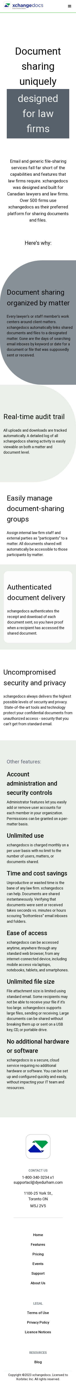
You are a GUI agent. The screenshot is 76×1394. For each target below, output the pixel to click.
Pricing (38, 1254)
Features (38, 1244)
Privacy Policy (38, 1322)
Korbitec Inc (24, 1379)
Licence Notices (38, 1332)
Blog (38, 1362)
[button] (69, 6)
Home (38, 1235)
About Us (38, 1283)
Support (38, 1273)
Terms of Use (38, 1313)
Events (38, 1264)
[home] (22, 5)
